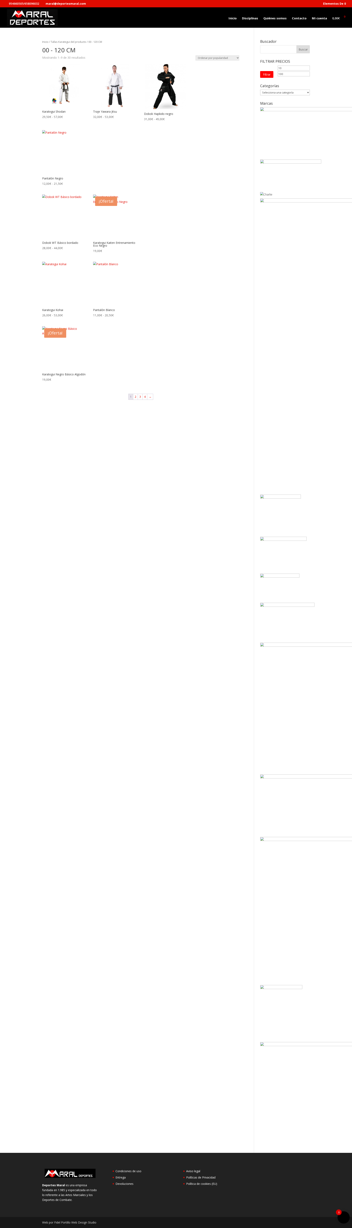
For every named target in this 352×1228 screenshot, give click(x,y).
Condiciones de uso (128, 1171)
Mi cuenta (319, 18)
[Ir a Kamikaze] (283, 540)
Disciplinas (250, 18)
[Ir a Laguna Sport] (279, 576)
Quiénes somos (275, 18)
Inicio (233, 18)
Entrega (121, 1177)
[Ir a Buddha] (290, 162)
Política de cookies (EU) (201, 1184)
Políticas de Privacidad (201, 1177)
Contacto (299, 18)
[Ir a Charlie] (266, 194)
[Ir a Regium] (281, 988)
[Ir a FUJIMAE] (280, 497)
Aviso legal (193, 1171)
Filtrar (267, 74)
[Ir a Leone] (287, 606)
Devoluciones (124, 1184)
